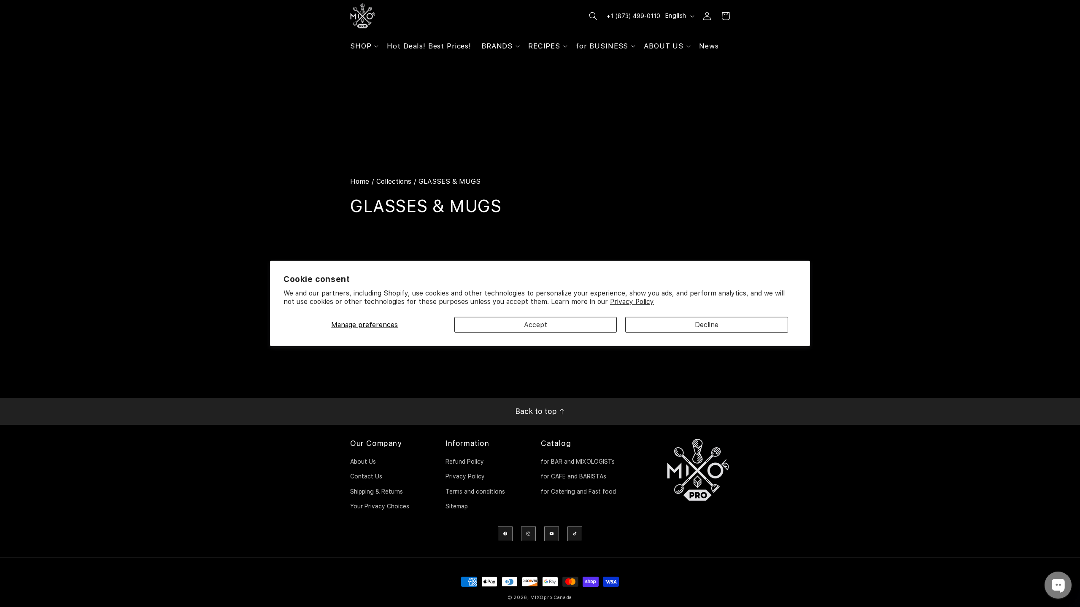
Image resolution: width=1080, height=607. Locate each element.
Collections (393, 181)
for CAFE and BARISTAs (573, 476)
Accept (535, 325)
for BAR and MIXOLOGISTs (578, 461)
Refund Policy (465, 461)
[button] (363, 46)
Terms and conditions (475, 491)
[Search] (593, 16)
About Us (363, 461)
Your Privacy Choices (379, 506)
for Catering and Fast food (578, 491)
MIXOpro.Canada (551, 597)
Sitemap (457, 506)
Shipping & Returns (376, 491)
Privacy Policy (632, 302)
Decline (706, 325)
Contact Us (366, 476)
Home (359, 181)
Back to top (537, 411)
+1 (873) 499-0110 (633, 16)
